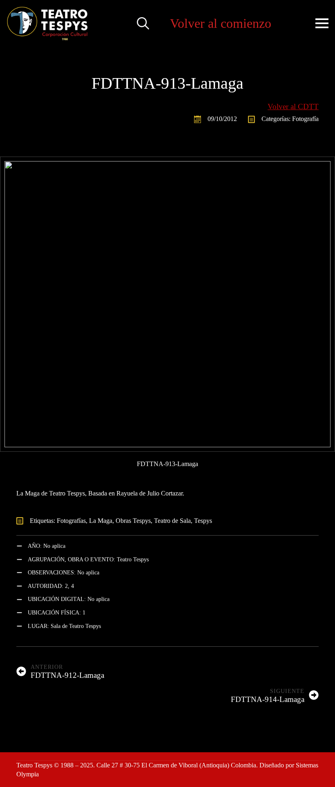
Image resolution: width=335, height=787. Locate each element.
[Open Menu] (321, 23)
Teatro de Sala (172, 520)
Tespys (203, 520)
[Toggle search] (143, 23)
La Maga (100, 520)
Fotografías (71, 520)
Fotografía (305, 118)
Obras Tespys (133, 520)
